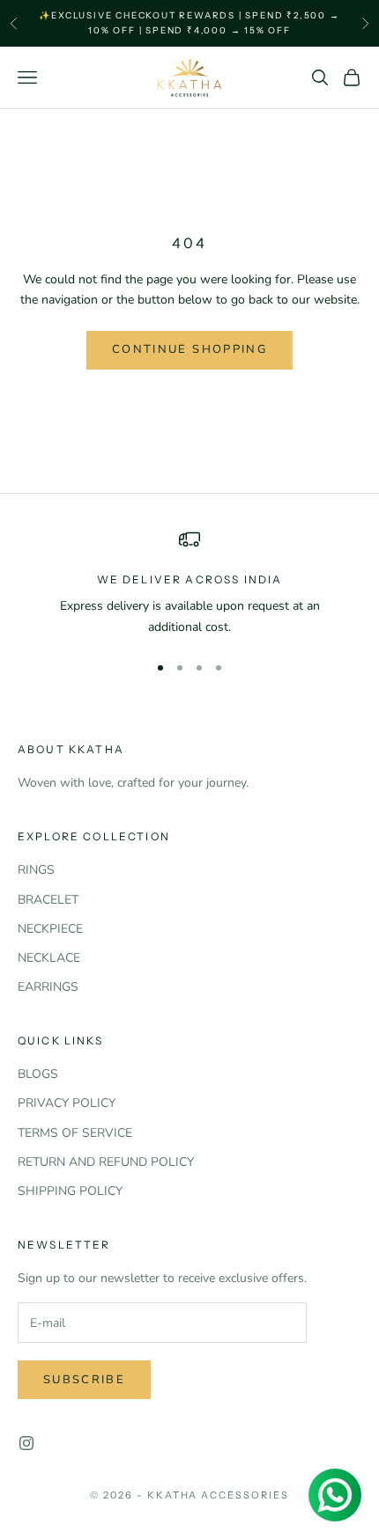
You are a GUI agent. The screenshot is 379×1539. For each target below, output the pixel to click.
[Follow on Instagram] (26, 1443)
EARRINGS (48, 986)
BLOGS (38, 1074)
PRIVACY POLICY (66, 1103)
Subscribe (84, 1380)
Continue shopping (189, 349)
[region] (189, 583)
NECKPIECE (50, 928)
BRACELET (48, 899)
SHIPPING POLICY (70, 1191)
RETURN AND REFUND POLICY (106, 1162)
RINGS (36, 869)
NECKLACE (49, 957)
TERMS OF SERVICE (75, 1133)
